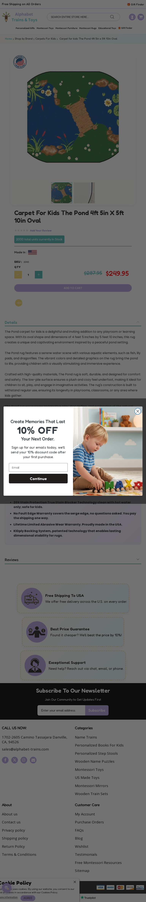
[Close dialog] (137, 411)
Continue (38, 478)
